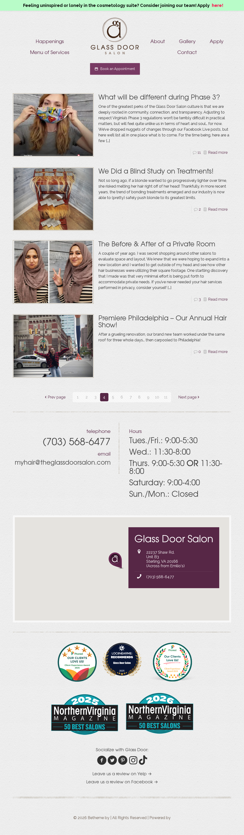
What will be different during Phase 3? (159, 97)
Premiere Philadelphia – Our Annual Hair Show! (162, 321)
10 (157, 397)
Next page (187, 397)
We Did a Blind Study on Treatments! (156, 171)
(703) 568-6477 (160, 577)
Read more (218, 152)
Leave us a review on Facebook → (122, 781)
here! (217, 5)
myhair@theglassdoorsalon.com (63, 462)
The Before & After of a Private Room (156, 244)
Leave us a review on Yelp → (122, 773)
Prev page (57, 397)
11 (199, 152)
